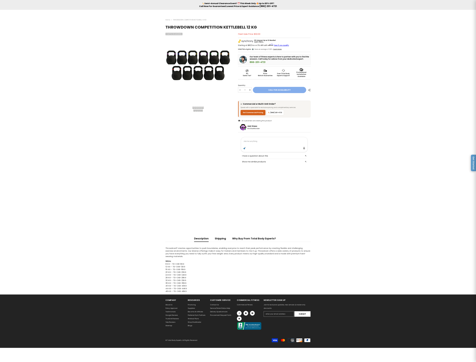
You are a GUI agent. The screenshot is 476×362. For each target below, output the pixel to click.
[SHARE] (308, 90)
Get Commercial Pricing (253, 112)
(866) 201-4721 (268, 6)
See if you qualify (281, 45)
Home (167, 20)
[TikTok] (252, 313)
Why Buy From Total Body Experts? (254, 238)
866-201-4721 (257, 62)
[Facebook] (239, 313)
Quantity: (242, 85)
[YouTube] (239, 318)
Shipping (220, 238)
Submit (302, 314)
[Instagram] (245, 313)
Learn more (277, 49)
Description (201, 238)
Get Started (473, 162)
